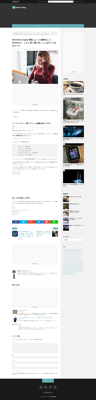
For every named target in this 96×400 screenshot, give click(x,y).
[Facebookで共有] (16, 222)
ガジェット (25, 25)
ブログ (74, 261)
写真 (65, 264)
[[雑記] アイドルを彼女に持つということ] (66, 228)
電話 (70, 273)
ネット (65, 261)
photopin (27, 130)
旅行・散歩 (37, 25)
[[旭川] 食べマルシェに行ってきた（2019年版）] (66, 220)
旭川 (74, 267)
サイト (13, 365)
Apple (69, 250)
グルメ (31, 25)
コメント (14, 341)
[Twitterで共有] (23, 222)
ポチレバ (17, 214)
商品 (75, 264)
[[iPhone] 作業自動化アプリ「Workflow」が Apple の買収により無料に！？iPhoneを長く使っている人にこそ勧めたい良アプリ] (15, 234)
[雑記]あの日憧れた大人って (75, 203)
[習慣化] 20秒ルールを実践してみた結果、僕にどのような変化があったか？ (43, 233)
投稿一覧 (29, 271)
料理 (68, 267)
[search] (72, 2)
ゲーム (69, 256)
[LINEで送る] (54, 222)
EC (72, 250)
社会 (74, 270)
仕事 (78, 261)
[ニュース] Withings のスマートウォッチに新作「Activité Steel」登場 (35, 317)
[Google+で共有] (31, 222)
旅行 (71, 267)
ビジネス (69, 261)
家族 (79, 264)
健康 (81, 261)
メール (13, 360)
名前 (13, 354)
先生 (20, 324)
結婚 (78, 270)
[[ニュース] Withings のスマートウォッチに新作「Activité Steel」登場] (15, 320)
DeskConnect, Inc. (15, 213)
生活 (68, 270)
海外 (65, 270)
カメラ (65, 256)
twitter (70, 253)
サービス (74, 256)
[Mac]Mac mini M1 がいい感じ (37, 1)
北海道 (71, 264)
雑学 (65, 123)
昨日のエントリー (17, 110)
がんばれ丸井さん (23, 310)
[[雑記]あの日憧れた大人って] (66, 206)
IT (64, 253)
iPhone (80, 250)
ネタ (79, 258)
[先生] (15, 327)
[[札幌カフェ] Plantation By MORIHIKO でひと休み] (66, 213)
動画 (68, 264)
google (76, 250)
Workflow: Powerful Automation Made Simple (21, 210)
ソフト (78, 256)
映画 (78, 267)
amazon (65, 250)
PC (66, 253)
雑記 (14, 25)
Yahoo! (74, 253)
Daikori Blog (53, 396)
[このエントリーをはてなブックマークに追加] (39, 222)
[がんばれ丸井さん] (15, 312)
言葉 (65, 273)
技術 (82, 264)
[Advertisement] (60, 14)
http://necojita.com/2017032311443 (21, 138)
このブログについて (47, 25)
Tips (19, 25)
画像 (71, 270)
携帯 (65, 267)
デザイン (69, 258)
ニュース (74, 258)
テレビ (65, 258)
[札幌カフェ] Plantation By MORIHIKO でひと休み (73, 94)
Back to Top (48, 380)
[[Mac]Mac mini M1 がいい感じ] (66, 199)
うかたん (79, 253)
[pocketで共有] (46, 222)
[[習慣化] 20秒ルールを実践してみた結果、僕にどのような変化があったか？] (55, 234)
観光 (81, 270)
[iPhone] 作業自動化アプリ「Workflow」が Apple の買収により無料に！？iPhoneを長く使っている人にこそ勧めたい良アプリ (26, 234)
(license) (31, 130)
